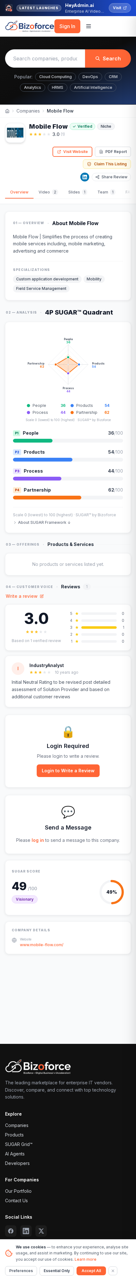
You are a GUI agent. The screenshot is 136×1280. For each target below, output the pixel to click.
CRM (113, 76)
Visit (117, 7)
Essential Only (57, 1270)
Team (105, 192)
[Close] (112, 1270)
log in (38, 840)
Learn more (85, 1259)
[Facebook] (10, 1231)
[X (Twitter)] (41, 1231)
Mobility (94, 279)
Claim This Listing (110, 164)
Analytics (32, 87)
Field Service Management (41, 288)
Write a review (22, 596)
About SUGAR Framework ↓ (44, 522)
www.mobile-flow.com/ (41, 944)
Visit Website (75, 151)
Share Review (114, 177)
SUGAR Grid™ (19, 1144)
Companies (28, 110)
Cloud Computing (55, 76)
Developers (17, 1163)
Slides (76, 192)
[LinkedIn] (84, 177)
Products (14, 1134)
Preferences (21, 1270)
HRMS (57, 87)
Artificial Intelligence (93, 87)
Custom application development (47, 279)
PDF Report (116, 151)
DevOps (90, 76)
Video (47, 192)
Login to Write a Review (68, 770)
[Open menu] (88, 26)
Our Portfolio (18, 1191)
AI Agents (15, 1153)
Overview (19, 192)
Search (112, 58)
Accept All (91, 1270)
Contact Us (16, 1200)
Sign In (67, 26)
